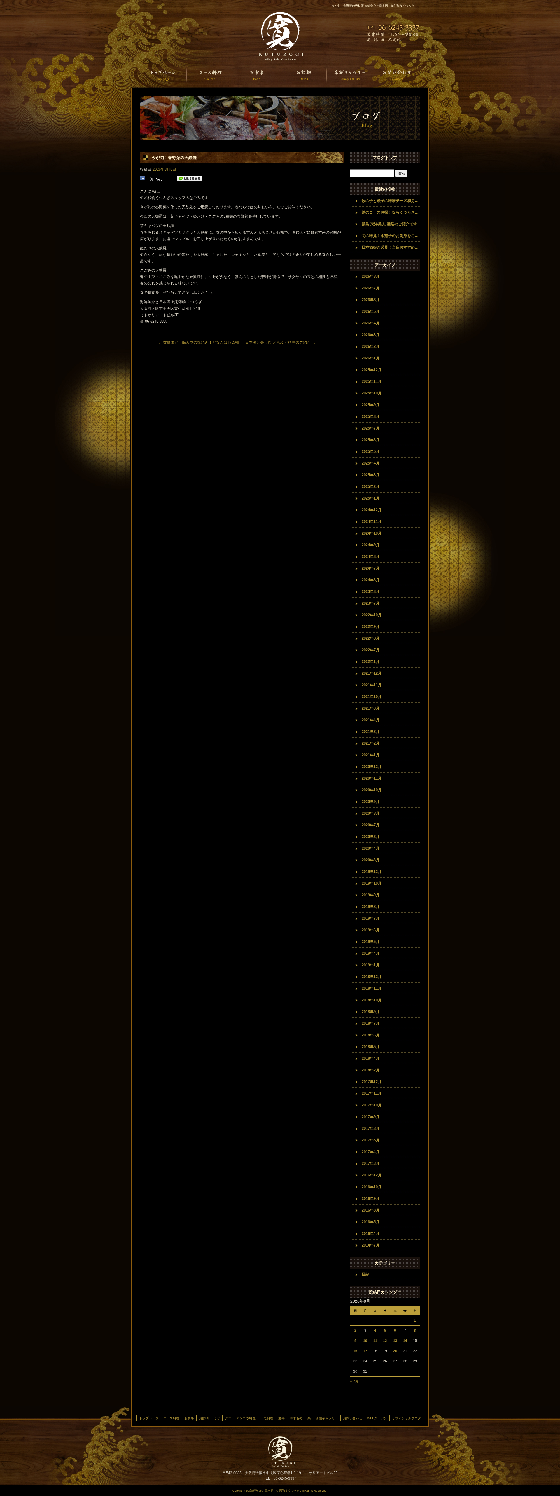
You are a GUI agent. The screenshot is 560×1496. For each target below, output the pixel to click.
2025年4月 (370, 463)
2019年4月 (370, 953)
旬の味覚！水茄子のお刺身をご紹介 (391, 235)
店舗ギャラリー (350, 75)
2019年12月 (372, 872)
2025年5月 (370, 451)
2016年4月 (370, 1233)
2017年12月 (372, 1082)
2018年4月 (370, 1058)
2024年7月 (370, 568)
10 (365, 1341)
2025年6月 (370, 440)
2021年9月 (370, 708)
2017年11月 (372, 1093)
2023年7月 (370, 603)
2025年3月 (370, 475)
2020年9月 (370, 802)
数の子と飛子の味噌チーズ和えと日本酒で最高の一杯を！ (391, 200)
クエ (228, 1418)
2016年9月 (370, 1198)
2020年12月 (372, 766)
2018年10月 (372, 1000)
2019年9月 (370, 895)
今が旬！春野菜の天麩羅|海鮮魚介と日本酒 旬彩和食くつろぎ (373, 5)
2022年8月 (370, 638)
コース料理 (210, 75)
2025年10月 (372, 393)
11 (375, 1341)
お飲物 (303, 75)
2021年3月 (370, 731)
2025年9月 (370, 405)
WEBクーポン (377, 1418)
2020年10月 (372, 790)
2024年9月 (370, 545)
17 (365, 1351)
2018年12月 (372, 977)
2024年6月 (370, 580)
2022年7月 (370, 650)
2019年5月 (370, 942)
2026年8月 (370, 276)
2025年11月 (372, 381)
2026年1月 (370, 358)
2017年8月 (370, 1128)
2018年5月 (370, 1047)
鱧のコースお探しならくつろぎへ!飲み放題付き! (391, 212)
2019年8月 (370, 907)
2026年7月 (370, 288)
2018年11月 (372, 988)
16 (355, 1351)
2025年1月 (370, 498)
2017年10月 (372, 1105)
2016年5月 (370, 1222)
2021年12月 (372, 673)
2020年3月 (370, 860)
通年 (281, 1418)
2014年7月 (370, 1245)
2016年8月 (370, 1210)
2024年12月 (372, 510)
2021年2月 (370, 743)
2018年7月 (370, 1023)
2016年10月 (372, 1187)
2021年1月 (370, 755)
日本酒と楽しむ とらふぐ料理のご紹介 (280, 342)
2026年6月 (370, 300)
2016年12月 (372, 1175)
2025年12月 (372, 370)
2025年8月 (370, 416)
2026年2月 (370, 346)
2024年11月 (372, 521)
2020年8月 (370, 813)
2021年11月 (372, 685)
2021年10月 (372, 696)
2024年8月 (370, 556)
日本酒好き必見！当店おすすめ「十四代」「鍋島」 (391, 247)
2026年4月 (370, 323)
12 (385, 1341)
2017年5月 (370, 1140)
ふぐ (217, 1418)
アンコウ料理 (246, 1418)
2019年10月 (372, 883)
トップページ (163, 75)
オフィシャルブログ (406, 1418)
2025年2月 (370, 486)
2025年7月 (370, 428)
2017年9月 (370, 1117)
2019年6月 (370, 930)
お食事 (256, 75)
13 (395, 1341)
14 (405, 1341)
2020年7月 (370, 825)
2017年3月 (370, 1163)
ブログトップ (385, 157)
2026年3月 (370, 335)
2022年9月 (370, 626)
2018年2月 (370, 1070)
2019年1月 (370, 965)
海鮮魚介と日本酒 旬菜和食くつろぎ (280, 36)
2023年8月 (370, 591)
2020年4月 (370, 848)
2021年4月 (370, 720)
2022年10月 (372, 615)
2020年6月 (370, 837)
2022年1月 (370, 661)
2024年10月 (372, 533)
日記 (365, 1274)
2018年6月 (370, 1035)
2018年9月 (370, 1012)
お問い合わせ (396, 75)
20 (395, 1351)
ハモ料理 (266, 1418)
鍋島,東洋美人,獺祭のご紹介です (389, 224)
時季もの (296, 1418)
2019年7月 (370, 918)
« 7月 (354, 1381)
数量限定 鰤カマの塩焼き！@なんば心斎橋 (198, 342)
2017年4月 (370, 1152)
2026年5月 (370, 311)
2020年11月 (372, 778)
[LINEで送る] (189, 179)
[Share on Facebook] (142, 179)
